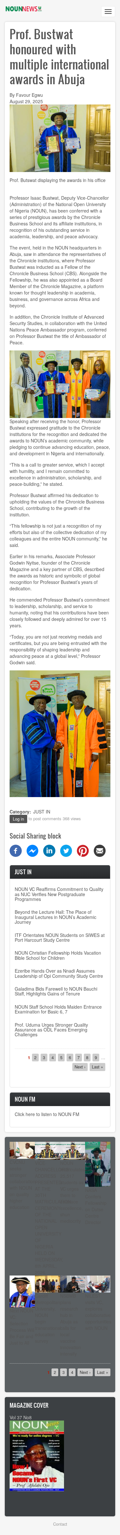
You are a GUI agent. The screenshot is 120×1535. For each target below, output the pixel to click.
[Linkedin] (49, 850)
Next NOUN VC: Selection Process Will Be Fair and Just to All (22, 1326)
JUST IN (41, 811)
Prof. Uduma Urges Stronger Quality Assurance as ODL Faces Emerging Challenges (51, 1030)
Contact (60, 1524)
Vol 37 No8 (21, 1417)
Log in (18, 819)
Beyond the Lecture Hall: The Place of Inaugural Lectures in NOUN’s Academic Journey (55, 917)
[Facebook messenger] (33, 850)
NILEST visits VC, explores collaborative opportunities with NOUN (98, 1312)
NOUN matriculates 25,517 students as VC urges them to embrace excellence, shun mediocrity (72, 1192)
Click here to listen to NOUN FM (47, 1114)
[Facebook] (16, 850)
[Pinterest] (83, 850)
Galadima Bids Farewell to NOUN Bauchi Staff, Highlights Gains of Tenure (56, 991)
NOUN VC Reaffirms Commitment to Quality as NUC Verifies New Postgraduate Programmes (59, 894)
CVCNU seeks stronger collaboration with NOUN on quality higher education (23, 1184)
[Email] (100, 850)
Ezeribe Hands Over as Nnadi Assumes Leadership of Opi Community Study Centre (59, 973)
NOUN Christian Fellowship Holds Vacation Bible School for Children (58, 955)
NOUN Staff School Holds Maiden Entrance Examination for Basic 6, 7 (58, 1009)
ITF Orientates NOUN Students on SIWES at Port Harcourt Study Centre (60, 937)
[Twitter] (66, 850)
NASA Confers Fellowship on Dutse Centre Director (96, 1206)
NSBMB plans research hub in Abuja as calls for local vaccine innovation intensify (70, 1325)
